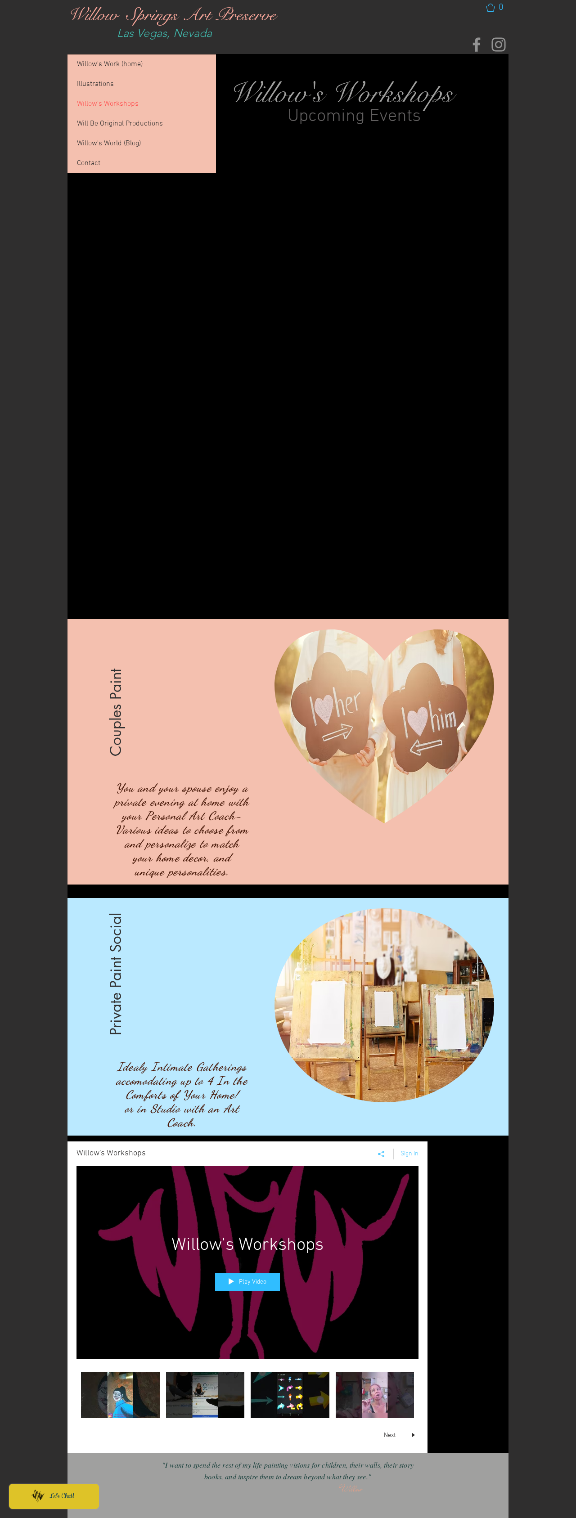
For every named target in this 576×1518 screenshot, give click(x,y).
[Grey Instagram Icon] (498, 44)
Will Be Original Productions (120, 123)
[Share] (381, 1154)
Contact (88, 163)
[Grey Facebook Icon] (476, 44)
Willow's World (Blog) (109, 143)
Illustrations (95, 84)
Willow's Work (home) (110, 64)
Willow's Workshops (108, 103)
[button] (495, 8)
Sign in (409, 1154)
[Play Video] (120, 1395)
